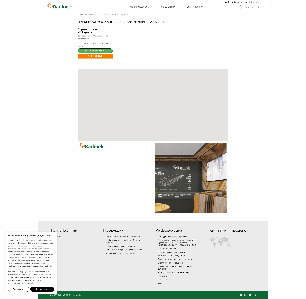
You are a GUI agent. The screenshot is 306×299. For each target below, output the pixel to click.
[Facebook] (250, 295)
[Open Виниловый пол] (205, 7)
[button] (153, 103)
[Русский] (250, 2)
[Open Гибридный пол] (177, 7)
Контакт (57, 237)
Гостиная (162, 276)
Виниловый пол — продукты (120, 253)
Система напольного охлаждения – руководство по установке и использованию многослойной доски (178, 242)
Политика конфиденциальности (175, 259)
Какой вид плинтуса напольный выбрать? (174, 268)
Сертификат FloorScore (170, 263)
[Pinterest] (228, 2)
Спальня (162, 280)
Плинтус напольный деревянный (123, 237)
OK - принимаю (42, 289)
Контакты (238, 2)
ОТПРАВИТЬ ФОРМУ (96, 51)
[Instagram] (245, 295)
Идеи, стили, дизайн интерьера (174, 273)
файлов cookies (27, 283)
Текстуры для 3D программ (172, 237)
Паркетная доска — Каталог (120, 246)
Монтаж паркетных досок (171, 256)
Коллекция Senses (167, 249)
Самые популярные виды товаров (124, 250)
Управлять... (18, 289)
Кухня (160, 283)
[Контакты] (232, 2)
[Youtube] (226, 2)
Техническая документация (172, 252)
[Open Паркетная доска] (149, 7)
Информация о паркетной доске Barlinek (123, 241)
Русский (255, 2)
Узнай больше (95, 56)
